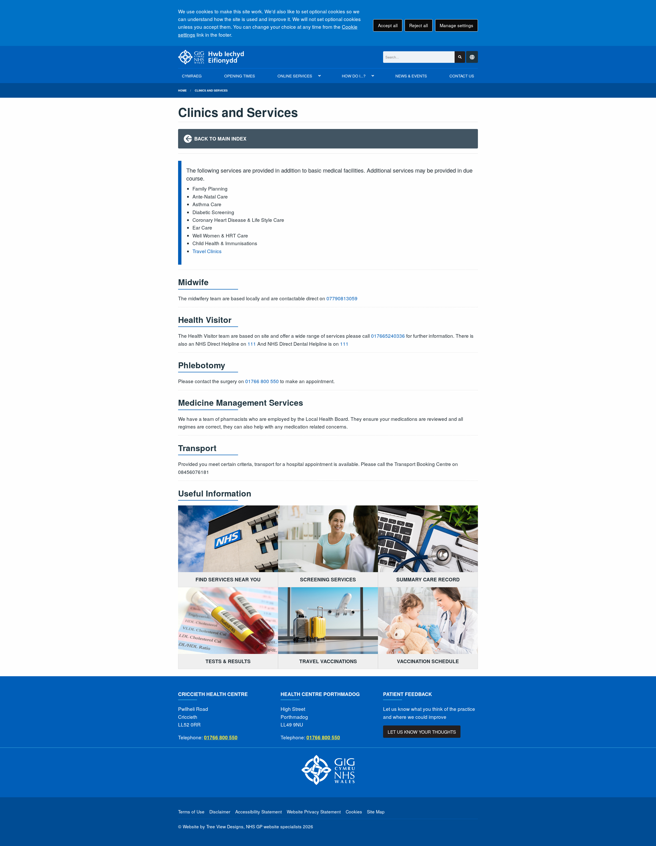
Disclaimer (219, 811)
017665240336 (388, 335)
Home (182, 90)
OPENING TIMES (239, 75)
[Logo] (211, 57)
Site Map (376, 811)
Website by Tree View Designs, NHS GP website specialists (242, 826)
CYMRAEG (192, 75)
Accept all (388, 25)
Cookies (354, 811)
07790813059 (341, 298)
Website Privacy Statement (314, 811)
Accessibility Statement (258, 811)
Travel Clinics (207, 250)
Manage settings (456, 25)
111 (252, 343)
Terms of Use (191, 811)
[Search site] (460, 57)
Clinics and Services (211, 90)
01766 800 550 (262, 380)
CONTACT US (461, 75)
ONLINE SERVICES (295, 75)
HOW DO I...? (353, 75)
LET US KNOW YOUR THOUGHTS (422, 732)
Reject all (418, 25)
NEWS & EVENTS (411, 75)
